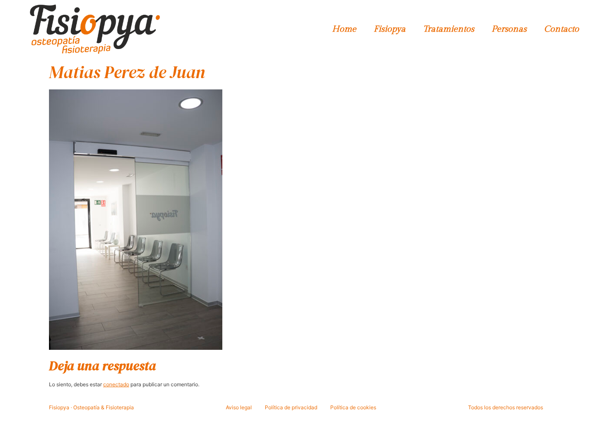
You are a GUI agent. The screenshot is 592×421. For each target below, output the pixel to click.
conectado (116, 384)
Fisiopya (390, 29)
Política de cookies (353, 407)
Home (344, 29)
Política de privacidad (291, 407)
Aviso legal (239, 407)
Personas (509, 29)
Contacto (561, 29)
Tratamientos (448, 29)
